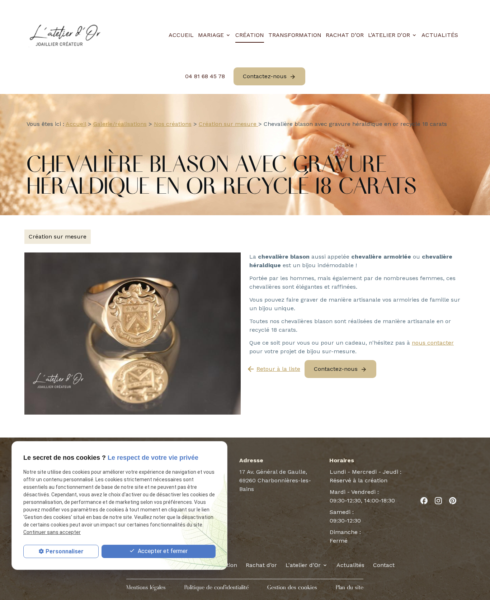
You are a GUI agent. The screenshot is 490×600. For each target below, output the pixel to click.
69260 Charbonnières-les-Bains (275, 480)
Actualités (439, 35)
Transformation (294, 35)
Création (249, 35)
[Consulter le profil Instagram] (438, 500)
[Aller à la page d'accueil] (65, 35)
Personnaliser (65, 551)
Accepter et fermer (162, 551)
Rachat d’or (345, 35)
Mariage (211, 35)
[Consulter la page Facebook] (424, 500)
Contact (384, 565)
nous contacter (433, 342)
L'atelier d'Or (389, 35)
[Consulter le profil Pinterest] (452, 500)
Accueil (181, 35)
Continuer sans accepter (52, 532)
